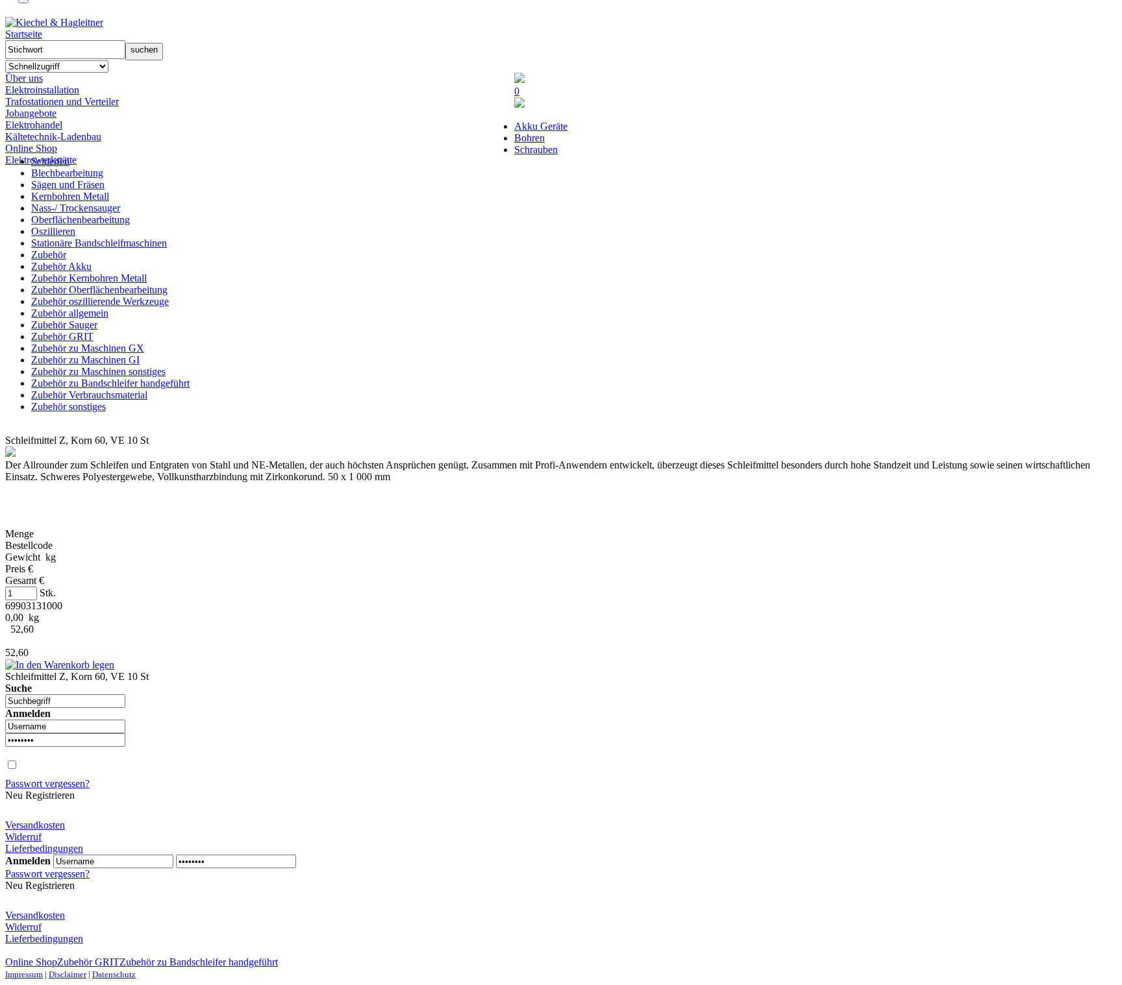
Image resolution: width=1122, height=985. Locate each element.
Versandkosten (35, 825)
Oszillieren (53, 231)
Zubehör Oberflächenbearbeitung (99, 289)
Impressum (24, 974)
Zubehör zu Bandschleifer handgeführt (110, 383)
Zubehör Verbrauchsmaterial (89, 394)
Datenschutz (114, 974)
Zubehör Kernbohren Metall (89, 278)
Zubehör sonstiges (68, 406)
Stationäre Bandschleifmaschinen (99, 243)
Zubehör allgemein (69, 313)
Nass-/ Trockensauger (75, 207)
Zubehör (48, 254)
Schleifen (50, 161)
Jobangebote (30, 113)
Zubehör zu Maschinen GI (85, 359)
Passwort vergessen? (47, 783)
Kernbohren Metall (70, 196)
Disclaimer (67, 974)
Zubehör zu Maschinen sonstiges (98, 371)
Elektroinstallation (42, 89)
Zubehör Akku (61, 266)
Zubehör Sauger (64, 324)
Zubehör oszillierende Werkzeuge (100, 301)
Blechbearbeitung (67, 172)
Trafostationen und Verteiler (62, 101)
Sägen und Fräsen (68, 184)
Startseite (23, 34)
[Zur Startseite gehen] (54, 22)
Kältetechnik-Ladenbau (53, 136)
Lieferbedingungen (44, 848)
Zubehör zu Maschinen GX (87, 348)
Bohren (529, 137)
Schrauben (536, 149)
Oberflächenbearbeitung (80, 219)
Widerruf (23, 836)
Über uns (24, 78)
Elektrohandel (33, 124)
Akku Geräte (540, 126)
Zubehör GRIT (62, 336)
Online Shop (31, 148)
